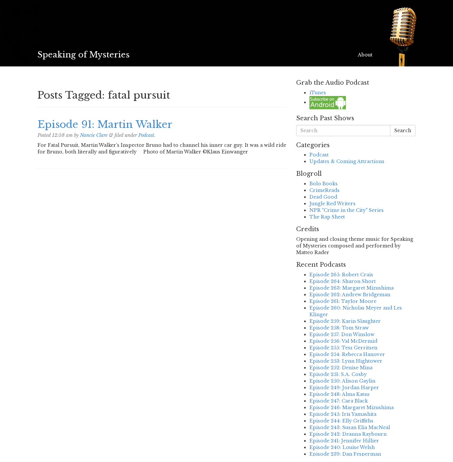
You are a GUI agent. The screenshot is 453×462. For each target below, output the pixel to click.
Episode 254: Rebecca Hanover (347, 354)
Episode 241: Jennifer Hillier (344, 441)
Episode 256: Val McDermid (343, 341)
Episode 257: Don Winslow (341, 334)
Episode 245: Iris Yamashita (342, 414)
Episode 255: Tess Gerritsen (343, 348)
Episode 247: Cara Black (338, 401)
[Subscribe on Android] (327, 102)
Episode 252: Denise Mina (340, 368)
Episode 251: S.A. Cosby (338, 374)
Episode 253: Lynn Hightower (345, 361)
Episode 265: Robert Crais (341, 275)
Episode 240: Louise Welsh (342, 447)
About (365, 55)
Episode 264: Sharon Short (342, 281)
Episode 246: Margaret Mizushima (351, 408)
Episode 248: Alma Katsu (339, 394)
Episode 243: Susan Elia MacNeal (349, 427)
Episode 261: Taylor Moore (342, 301)
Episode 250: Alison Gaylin (342, 381)
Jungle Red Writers (332, 204)
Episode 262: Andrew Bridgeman (349, 295)
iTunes (317, 93)
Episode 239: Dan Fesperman (345, 454)
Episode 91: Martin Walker (104, 124)
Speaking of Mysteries (83, 54)
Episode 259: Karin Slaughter (345, 321)
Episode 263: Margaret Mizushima (351, 288)
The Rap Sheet (327, 217)
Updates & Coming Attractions (346, 161)
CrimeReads (324, 190)
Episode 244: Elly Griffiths (341, 421)
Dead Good (323, 197)
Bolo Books (323, 184)
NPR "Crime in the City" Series (346, 210)
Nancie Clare (93, 135)
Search (402, 131)
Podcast (146, 135)
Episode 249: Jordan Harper (344, 388)
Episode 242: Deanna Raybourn (348, 434)
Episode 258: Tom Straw (339, 328)
